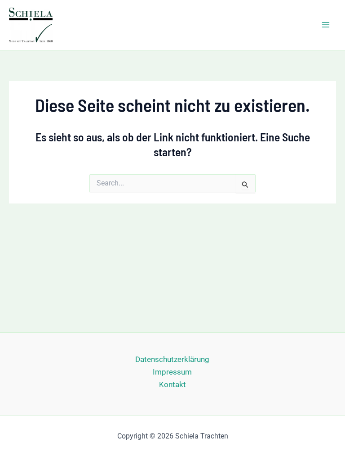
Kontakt (172, 384)
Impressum (172, 371)
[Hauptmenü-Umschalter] (326, 25)
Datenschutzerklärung (172, 359)
